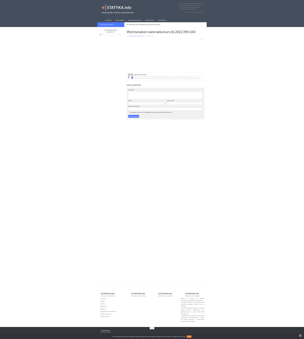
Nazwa (130, 100)
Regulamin (103, 309)
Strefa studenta (119, 20)
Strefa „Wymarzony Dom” (134, 20)
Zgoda (189, 336)
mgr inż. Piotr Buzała (137, 36)
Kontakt (102, 301)
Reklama (102, 304)
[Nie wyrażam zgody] (302, 336)
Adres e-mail (170, 100)
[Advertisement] (110, 166)
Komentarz (131, 90)
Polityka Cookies (104, 316)
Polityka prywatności (105, 314)
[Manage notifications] (300, 335)
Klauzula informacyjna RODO (108, 311)
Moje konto (103, 298)
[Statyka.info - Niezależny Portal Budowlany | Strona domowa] (117, 9)
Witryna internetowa (133, 106)
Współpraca (103, 306)
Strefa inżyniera (161, 20)
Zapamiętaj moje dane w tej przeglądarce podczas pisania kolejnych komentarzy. (151, 112)
